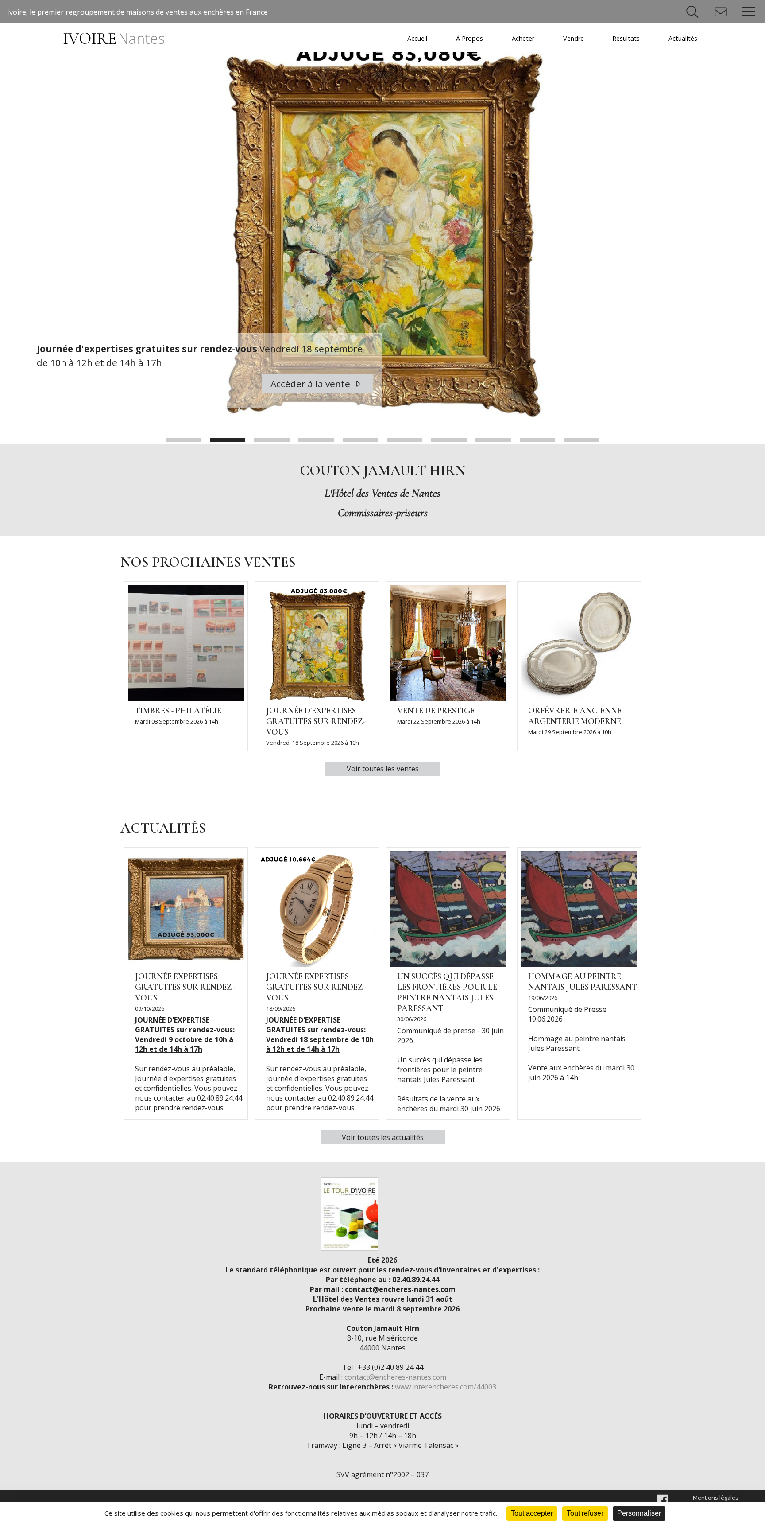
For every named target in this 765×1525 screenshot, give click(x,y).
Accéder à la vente (311, 383)
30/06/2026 (411, 1019)
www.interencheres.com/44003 (445, 1387)
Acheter (523, 38)
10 (581, 440)
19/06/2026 (542, 998)
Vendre (573, 38)
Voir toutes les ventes (383, 769)
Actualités (682, 38)
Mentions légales (715, 1498)
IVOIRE (113, 39)
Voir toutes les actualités (383, 1137)
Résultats (626, 38)
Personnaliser (639, 1513)
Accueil (417, 38)
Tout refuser (585, 1513)
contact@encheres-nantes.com (395, 1377)
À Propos (469, 38)
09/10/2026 (149, 1008)
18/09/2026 (280, 1008)
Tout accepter (532, 1513)
